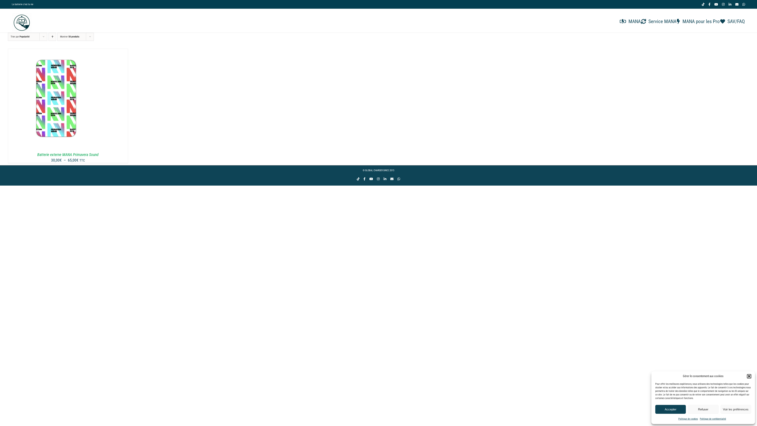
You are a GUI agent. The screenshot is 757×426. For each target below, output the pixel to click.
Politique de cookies (688, 419)
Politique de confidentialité (713, 419)
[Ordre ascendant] (52, 37)
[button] (749, 376)
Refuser (703, 409)
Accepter (670, 409)
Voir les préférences (736, 409)
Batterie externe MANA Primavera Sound (68, 154)
